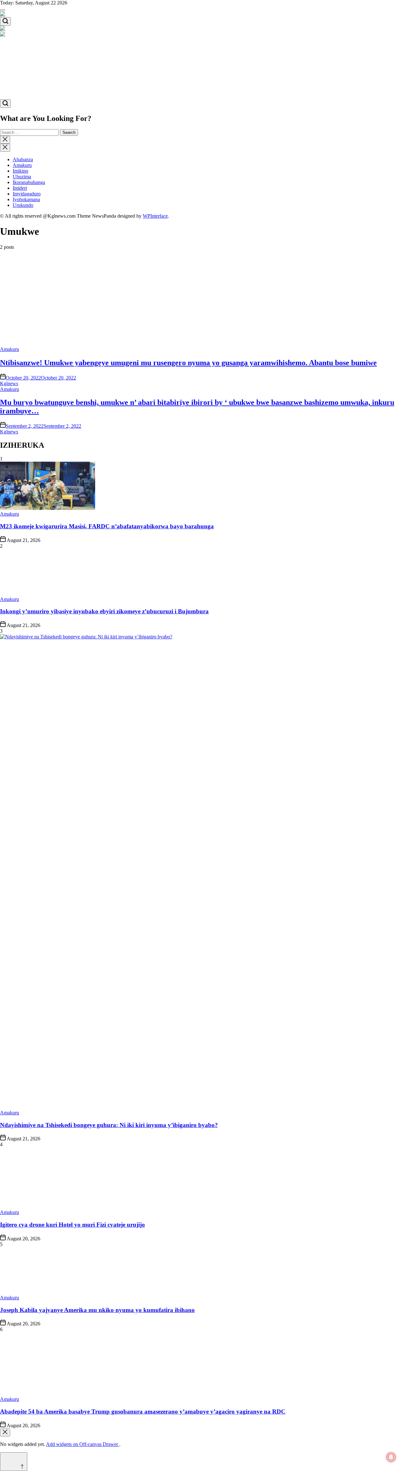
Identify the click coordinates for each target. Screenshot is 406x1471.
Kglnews (9, 383)
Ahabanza (23, 45)
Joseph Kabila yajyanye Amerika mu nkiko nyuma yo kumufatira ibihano (97, 1310)
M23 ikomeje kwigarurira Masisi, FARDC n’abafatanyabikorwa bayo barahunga (107, 526)
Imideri (20, 74)
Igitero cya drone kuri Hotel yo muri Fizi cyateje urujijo (72, 1224)
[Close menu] (5, 1432)
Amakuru (22, 51)
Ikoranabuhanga (29, 68)
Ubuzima (22, 62)
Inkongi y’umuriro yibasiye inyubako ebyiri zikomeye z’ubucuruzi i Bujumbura (104, 611)
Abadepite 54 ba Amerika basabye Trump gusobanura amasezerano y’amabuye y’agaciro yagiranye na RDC (142, 1411)
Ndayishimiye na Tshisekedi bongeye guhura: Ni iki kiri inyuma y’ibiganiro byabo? (109, 1125)
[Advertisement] (190, 299)
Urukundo (23, 91)
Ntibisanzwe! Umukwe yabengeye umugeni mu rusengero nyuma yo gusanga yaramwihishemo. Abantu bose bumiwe (188, 363)
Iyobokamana (26, 85)
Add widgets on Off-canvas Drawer (82, 1444)
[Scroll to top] (13, 1461)
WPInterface (155, 216)
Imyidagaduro (27, 79)
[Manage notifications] (391, 1457)
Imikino (20, 57)
